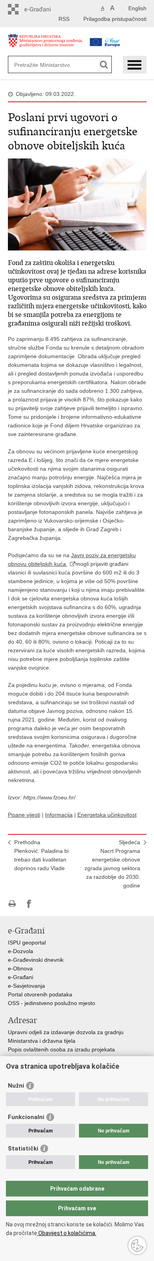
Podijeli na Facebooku (29, 904)
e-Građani (20, 977)
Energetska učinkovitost (107, 815)
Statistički (23, 1148)
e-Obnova (20, 968)
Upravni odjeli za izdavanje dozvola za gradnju (66, 1032)
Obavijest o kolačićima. (66, 1233)
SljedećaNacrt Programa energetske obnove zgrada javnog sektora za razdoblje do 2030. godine (112, 864)
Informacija (59, 815)
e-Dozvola (20, 951)
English (137, 8)
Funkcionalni (26, 1117)
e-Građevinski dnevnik (36, 960)
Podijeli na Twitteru (46, 904)
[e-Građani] (41, 9)
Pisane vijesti (24, 815)
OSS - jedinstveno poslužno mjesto (51, 1003)
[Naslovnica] (45, 44)
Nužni (16, 1085)
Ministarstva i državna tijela (41, 1041)
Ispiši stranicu (12, 904)
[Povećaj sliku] (77, 204)
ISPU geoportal (27, 942)
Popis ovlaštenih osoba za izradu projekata (61, 1049)
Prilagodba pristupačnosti (114, 19)
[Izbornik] (134, 65)
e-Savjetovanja (26, 986)
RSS (63, 19)
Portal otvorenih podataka (40, 994)
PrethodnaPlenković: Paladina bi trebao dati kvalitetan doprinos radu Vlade (41, 855)
